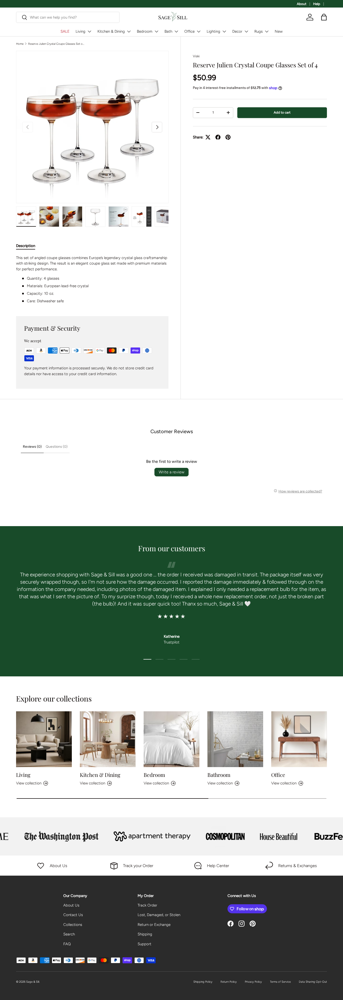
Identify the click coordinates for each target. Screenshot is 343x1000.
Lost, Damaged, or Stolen (159, 915)
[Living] (44, 739)
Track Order (147, 905)
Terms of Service (280, 981)
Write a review (171, 472)
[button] (323, 17)
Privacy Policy (253, 981)
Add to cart (282, 112)
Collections (72, 924)
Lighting (213, 31)
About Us (71, 905)
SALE (65, 31)
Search (69, 934)
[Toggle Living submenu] (89, 31)
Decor (237, 31)
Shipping (145, 934)
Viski (196, 56)
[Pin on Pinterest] (228, 137)
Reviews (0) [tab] (32, 446)
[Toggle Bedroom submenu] (156, 31)
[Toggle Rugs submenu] (267, 31)
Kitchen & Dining (111, 31)
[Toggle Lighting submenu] (224, 31)
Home (20, 43)
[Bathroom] (235, 739)
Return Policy (228, 981)
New (278, 31)
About (301, 4)
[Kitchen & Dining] (108, 739)
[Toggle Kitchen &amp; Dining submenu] (129, 31)
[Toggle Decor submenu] (246, 31)
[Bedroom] (171, 739)
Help (316, 4)
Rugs (258, 31)
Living (80, 31)
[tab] (25, 245)
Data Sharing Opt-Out (313, 981)
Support (144, 944)
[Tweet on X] (208, 137)
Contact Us (73, 915)
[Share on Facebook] (218, 137)
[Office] (299, 739)
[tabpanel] (92, 279)
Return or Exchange (154, 924)
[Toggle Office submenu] (199, 31)
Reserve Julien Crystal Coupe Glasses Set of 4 (56, 43)
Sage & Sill (32, 981)
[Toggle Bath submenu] (176, 31)
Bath (168, 31)
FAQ (67, 944)
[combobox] (68, 17)
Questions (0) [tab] (57, 446)
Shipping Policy (202, 981)
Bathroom (218, 774)
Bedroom (144, 31)
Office (189, 31)
